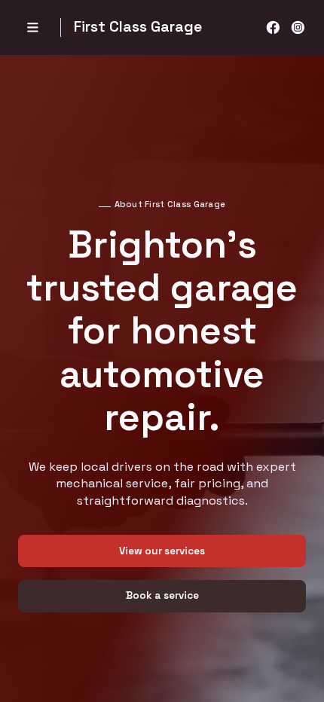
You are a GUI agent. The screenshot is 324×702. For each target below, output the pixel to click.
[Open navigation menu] (32, 27)
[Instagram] (298, 27)
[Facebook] (273, 27)
